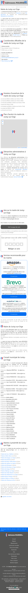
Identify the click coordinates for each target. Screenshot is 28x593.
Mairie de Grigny (6, 469)
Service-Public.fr (18, 177)
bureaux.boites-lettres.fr (9, 580)
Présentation (14, 556)
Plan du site (14, 558)
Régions (14, 541)
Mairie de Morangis (6, 465)
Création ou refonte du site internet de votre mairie (14, 576)
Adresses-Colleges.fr (9, 581)
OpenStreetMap (24, 147)
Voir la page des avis (14, 227)
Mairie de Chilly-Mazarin (8, 472)
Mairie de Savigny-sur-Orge (8, 457)
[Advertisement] (14, 77)
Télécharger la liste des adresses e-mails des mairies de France (13, 529)
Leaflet (19, 147)
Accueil (14, 539)
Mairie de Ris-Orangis (7, 476)
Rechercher (14, 549)
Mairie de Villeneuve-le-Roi (8, 480)
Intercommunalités (14, 547)
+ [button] (2, 121)
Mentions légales (14, 562)
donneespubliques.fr (13, 579)
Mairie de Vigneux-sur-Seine (8, 463)
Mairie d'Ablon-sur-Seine (8, 478)
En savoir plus (14, 276)
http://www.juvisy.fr (6, 61)
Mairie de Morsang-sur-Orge (9, 467)
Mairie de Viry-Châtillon (7, 454)
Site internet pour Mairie (14, 554)
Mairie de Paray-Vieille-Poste (9, 461)
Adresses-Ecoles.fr (19, 580)
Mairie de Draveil (6, 459)
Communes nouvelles (14, 545)
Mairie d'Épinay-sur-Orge (8, 471)
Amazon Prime (17, 273)
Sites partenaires (5, 579)
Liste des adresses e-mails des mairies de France (14, 570)
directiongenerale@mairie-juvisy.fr (10, 57)
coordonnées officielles (21, 169)
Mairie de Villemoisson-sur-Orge (10, 474)
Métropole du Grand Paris (7, 16)
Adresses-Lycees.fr (19, 581)
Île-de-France (16, 35)
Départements (14, 543)
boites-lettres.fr (22, 579)
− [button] (2, 123)
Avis (14, 552)
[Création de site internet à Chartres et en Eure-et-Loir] (14, 588)
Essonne (18, 13)
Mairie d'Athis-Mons (7, 456)
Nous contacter (14, 560)
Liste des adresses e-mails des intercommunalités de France (14, 574)
